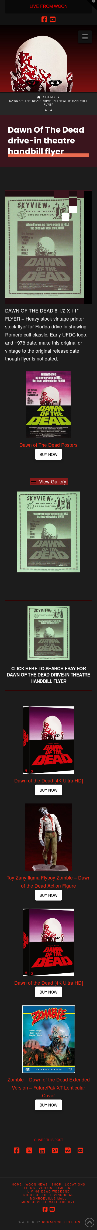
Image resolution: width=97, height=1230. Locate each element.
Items (29, 1188)
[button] (85, 36)
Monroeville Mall (48, 1198)
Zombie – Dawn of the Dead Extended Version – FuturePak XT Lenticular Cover (49, 1087)
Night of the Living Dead (48, 1195)
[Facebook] (44, 19)
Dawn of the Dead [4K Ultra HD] (48, 780)
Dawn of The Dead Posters (48, 444)
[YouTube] (53, 19)
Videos (46, 1188)
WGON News (37, 1184)
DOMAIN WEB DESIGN (61, 1222)
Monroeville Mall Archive (48, 1202)
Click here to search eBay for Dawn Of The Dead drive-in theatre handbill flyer (48, 674)
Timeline (64, 1188)
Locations (75, 1184)
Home (17, 1184)
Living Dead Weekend (48, 1191)
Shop (56, 1184)
